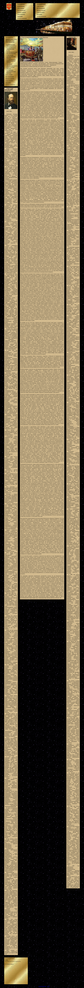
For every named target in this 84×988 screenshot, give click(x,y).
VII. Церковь (9, 64)
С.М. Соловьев (20, 8)
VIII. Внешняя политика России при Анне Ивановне (12, 67)
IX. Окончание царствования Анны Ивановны (11, 71)
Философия (20, 16)
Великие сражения (21, 12)
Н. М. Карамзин (21, 6)
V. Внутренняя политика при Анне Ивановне (11, 56)
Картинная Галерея (41, 4)
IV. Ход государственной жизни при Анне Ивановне (12, 52)
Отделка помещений (22, 18)
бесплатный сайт (42, 986)
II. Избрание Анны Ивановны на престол (11, 45)
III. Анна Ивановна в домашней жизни (11, 48)
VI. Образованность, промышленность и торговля (11, 61)
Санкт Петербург (21, 14)
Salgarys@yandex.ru (10, 964)
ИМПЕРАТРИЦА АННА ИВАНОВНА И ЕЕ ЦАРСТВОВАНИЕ (11, 41)
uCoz (48, 986)
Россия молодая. (21, 4)
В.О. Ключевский (21, 10)
